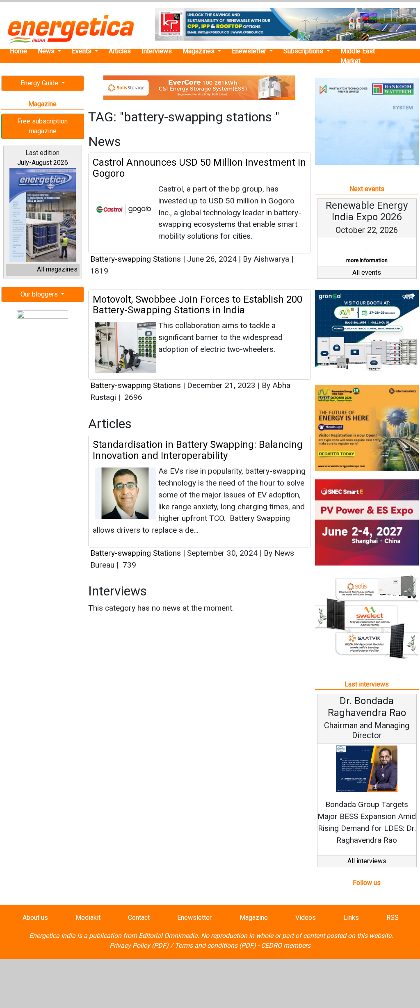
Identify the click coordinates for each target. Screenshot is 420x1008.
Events (82, 51)
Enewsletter (250, 51)
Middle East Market (357, 56)
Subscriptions (304, 51)
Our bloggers (40, 294)
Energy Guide (40, 83)
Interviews (157, 51)
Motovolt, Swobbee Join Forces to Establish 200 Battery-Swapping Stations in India (197, 305)
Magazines (199, 51)
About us (35, 917)
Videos (305, 917)
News (47, 51)
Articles (120, 51)
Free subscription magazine (42, 126)
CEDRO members (285, 945)
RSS (392, 917)
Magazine (254, 917)
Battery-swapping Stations (136, 259)
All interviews (366, 861)
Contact (139, 917)
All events (366, 272)
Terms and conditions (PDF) (215, 945)
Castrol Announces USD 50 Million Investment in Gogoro (199, 168)
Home (18, 51)
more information (367, 260)
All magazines (57, 269)
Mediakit (87, 917)
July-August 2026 (42, 162)
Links (351, 917)
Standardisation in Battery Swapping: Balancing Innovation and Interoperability (198, 450)
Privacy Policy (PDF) (139, 945)
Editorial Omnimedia (168, 936)
